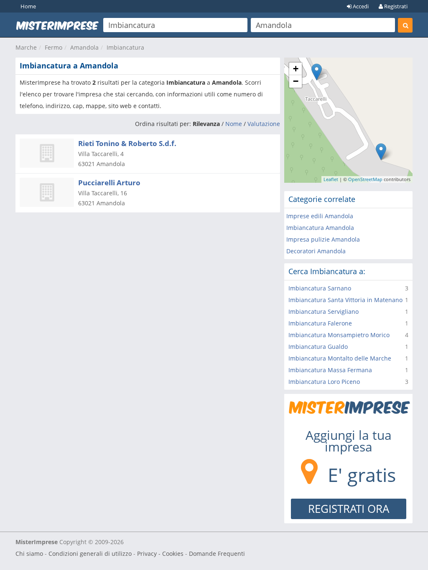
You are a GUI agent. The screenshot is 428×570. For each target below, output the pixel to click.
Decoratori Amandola (316, 251)
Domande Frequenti (217, 553)
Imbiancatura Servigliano (323, 311)
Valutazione (263, 124)
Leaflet (331, 179)
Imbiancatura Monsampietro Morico (339, 335)
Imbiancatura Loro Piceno (324, 382)
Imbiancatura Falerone (320, 323)
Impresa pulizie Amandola (323, 239)
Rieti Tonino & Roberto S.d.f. (127, 143)
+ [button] (295, 68)
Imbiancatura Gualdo (318, 347)
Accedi (360, 6)
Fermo (53, 47)
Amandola (84, 47)
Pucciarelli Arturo (109, 182)
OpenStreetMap (365, 179)
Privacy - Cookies (160, 553)
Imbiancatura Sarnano (319, 288)
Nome (233, 124)
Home (28, 6)
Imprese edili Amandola (319, 216)
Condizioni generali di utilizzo (90, 553)
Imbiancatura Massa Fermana (330, 370)
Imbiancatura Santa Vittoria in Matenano (345, 300)
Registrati (395, 6)
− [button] (295, 81)
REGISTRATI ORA (348, 508)
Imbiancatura (125, 47)
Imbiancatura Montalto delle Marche (339, 358)
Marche (26, 47)
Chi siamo (29, 553)
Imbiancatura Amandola (320, 228)
